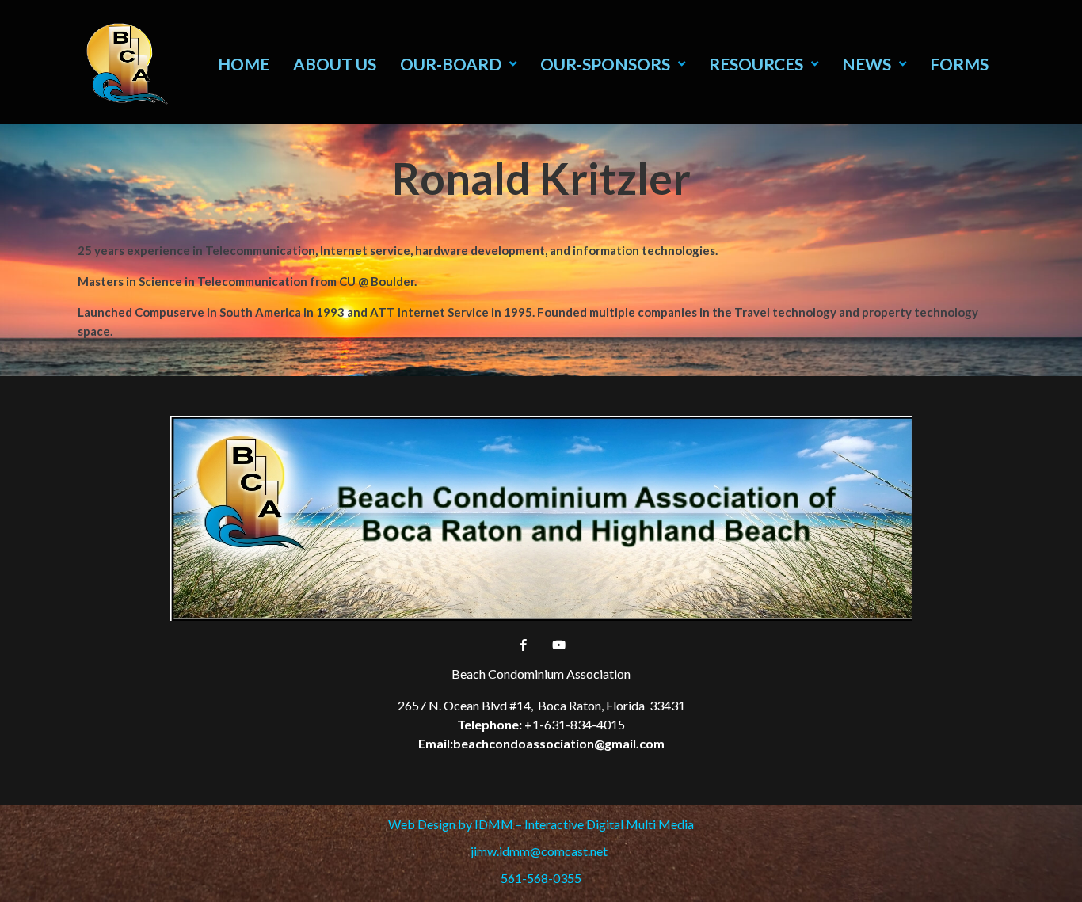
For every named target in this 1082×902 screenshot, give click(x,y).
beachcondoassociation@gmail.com (559, 743)
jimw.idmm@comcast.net (541, 850)
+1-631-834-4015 (574, 724)
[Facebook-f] (523, 645)
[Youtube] (559, 645)
